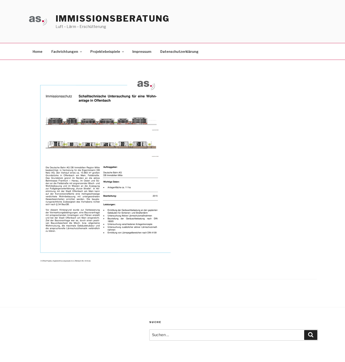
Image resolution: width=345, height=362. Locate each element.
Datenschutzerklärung (179, 52)
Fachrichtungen (64, 52)
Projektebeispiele (105, 52)
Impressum (141, 52)
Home (37, 52)
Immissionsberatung (113, 18)
